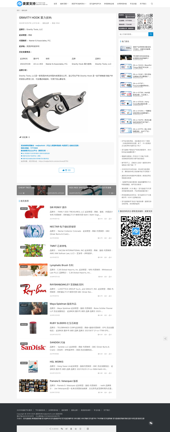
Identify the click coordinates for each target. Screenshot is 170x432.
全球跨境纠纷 (122, 4)
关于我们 (143, 4)
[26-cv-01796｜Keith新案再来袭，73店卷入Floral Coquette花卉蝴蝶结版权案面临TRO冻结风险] (126, 94)
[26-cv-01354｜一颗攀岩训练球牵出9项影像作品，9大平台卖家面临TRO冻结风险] (126, 112)
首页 (55, 4)
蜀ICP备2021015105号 (25, 416)
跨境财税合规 (109, 4)
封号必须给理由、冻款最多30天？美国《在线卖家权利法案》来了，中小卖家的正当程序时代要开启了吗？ (136, 143)
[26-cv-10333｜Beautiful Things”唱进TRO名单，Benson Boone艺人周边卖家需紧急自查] (126, 66)
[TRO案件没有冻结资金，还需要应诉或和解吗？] (126, 57)
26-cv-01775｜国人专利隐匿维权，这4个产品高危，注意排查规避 (142, 131)
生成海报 (54, 429)
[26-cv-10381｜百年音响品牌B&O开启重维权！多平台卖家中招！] (126, 75)
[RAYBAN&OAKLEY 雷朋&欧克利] (33, 289)
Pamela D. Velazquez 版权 (64, 381)
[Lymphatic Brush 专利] (33, 269)
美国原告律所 (86, 410)
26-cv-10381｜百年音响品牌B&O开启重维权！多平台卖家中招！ (142, 76)
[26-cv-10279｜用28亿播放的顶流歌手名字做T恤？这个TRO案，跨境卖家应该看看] (126, 121)
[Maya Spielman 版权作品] (33, 308)
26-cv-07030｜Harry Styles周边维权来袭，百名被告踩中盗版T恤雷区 (142, 104)
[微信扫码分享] (62, 429)
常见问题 (133, 4)
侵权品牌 (45, 23)
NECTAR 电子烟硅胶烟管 (63, 226)
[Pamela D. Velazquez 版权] (33, 385)
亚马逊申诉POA (95, 4)
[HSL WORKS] (33, 366)
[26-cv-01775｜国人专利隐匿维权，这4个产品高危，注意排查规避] (126, 130)
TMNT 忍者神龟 (58, 246)
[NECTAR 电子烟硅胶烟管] (33, 231)
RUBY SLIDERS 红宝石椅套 (64, 323)
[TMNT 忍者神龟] (33, 250)
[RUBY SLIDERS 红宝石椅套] (33, 327)
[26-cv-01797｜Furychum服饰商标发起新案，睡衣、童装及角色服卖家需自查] (126, 84)
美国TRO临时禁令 (78, 4)
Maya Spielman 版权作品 (63, 303)
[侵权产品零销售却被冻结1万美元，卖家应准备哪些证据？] (126, 48)
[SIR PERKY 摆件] (33, 212)
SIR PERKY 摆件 (58, 207)
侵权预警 (64, 410)
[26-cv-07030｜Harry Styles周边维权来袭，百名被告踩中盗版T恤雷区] (126, 103)
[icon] (151, 423)
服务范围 (63, 4)
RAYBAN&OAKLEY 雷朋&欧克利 (66, 284)
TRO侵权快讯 (40, 410)
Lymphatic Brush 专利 (61, 265)
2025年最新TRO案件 (24, 410)
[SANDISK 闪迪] (33, 347)
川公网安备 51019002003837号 (48, 416)
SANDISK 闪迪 (57, 342)
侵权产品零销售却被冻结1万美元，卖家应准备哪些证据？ (142, 49)
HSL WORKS (56, 361)
